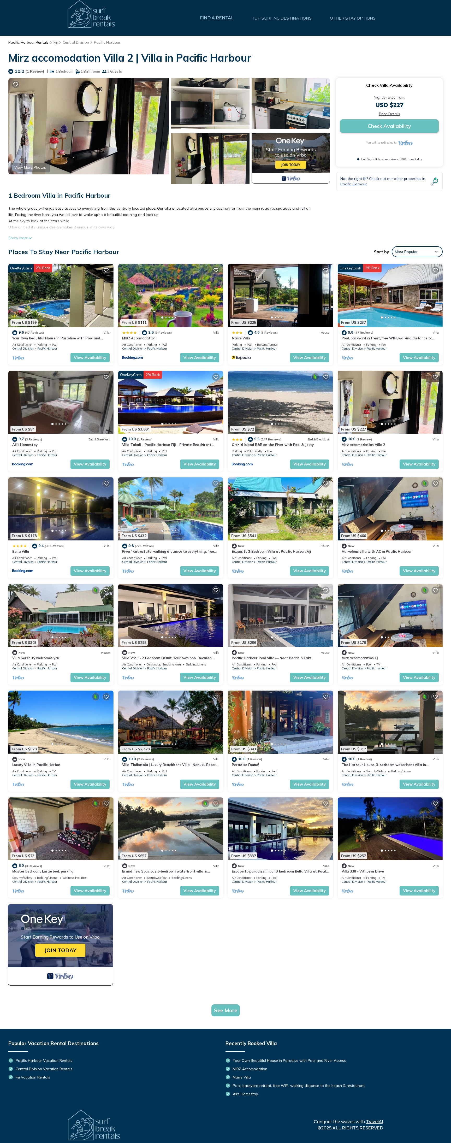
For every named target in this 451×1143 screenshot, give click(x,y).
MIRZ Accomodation (139, 338)
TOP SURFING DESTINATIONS (282, 18)
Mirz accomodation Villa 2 (363, 445)
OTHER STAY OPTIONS (353, 18)
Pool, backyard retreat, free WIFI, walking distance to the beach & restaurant (299, 1085)
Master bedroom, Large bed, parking (43, 871)
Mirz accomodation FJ (360, 658)
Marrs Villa (241, 338)
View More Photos (30, 167)
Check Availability (389, 126)
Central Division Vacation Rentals (44, 1069)
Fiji (56, 42)
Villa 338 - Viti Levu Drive (363, 871)
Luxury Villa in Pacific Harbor (36, 765)
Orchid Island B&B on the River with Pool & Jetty (273, 445)
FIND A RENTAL (217, 17)
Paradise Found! (245, 765)
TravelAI (374, 1121)
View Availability (90, 357)
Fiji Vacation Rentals (33, 1077)
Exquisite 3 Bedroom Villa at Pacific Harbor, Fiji (271, 551)
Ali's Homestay (24, 445)
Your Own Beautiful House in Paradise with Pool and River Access (289, 1060)
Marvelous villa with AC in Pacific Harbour (377, 551)
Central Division (76, 42)
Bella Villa (20, 551)
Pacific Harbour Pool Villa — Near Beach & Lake (272, 658)
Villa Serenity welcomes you (35, 658)
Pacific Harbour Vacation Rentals (44, 1060)
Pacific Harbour (107, 42)
